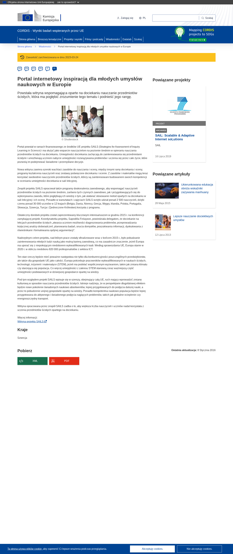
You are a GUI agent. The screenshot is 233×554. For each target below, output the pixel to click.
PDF (66, 361)
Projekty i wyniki (73, 39)
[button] (142, 18)
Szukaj (138, 39)
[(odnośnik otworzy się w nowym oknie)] (43, 15)
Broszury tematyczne (49, 39)
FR (40, 68)
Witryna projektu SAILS (31, 321)
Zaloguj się (127, 18)
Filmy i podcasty (94, 39)
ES (33, 68)
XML (35, 361)
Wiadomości (113, 39)
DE (19, 68)
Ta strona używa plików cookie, (25, 549)
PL (54, 68)
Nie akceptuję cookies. (199, 549)
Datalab (127, 39)
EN (26, 68)
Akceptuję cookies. (152, 549)
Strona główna (27, 39)
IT (47, 68)
